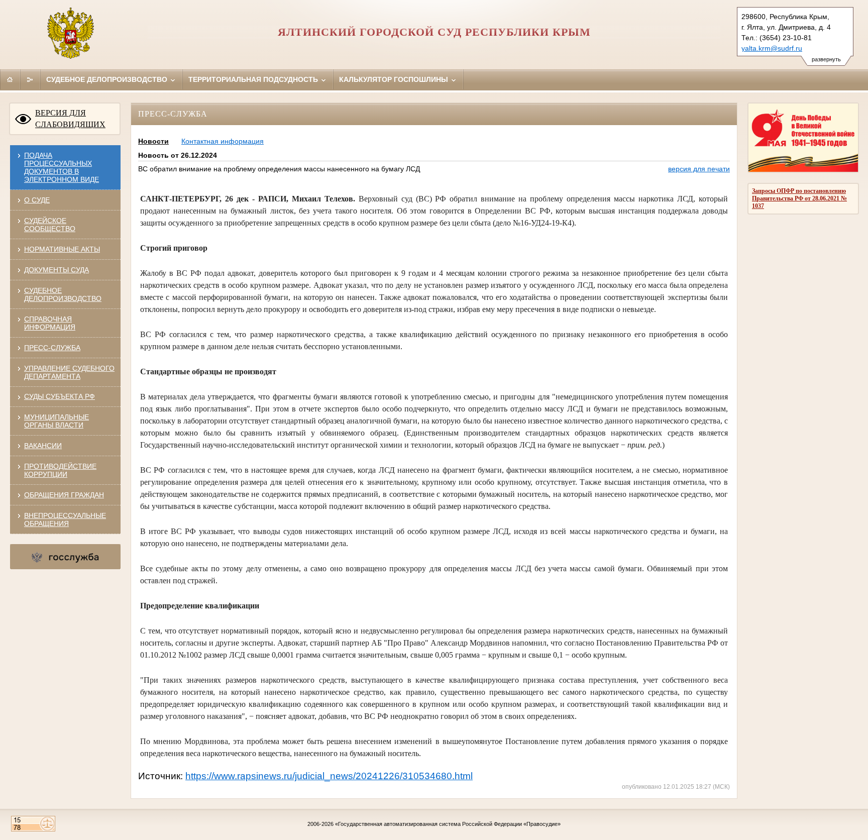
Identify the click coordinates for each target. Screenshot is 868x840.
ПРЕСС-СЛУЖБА (52, 348)
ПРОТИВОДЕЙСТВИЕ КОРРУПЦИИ (60, 470)
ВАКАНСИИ (43, 446)
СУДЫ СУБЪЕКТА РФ (59, 396)
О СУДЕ (37, 200)
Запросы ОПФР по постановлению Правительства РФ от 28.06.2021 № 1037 (799, 198)
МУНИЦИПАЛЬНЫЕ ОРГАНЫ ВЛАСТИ (56, 421)
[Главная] (10, 79)
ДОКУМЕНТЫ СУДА (56, 270)
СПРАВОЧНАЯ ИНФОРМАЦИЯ (49, 323)
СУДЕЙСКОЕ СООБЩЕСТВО (49, 225)
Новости (153, 141)
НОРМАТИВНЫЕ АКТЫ (62, 249)
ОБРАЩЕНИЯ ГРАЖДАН (64, 495)
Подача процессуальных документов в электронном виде (61, 167)
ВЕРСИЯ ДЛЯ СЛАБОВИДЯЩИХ (70, 119)
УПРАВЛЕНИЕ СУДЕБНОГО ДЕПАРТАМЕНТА (69, 372)
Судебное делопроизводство (107, 79)
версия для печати (699, 169)
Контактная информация (222, 141)
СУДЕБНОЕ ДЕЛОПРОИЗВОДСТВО (62, 294)
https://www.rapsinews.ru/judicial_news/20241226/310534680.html (329, 776)
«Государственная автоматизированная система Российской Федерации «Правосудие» (448, 824)
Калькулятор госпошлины (394, 79)
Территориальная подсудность (254, 79)
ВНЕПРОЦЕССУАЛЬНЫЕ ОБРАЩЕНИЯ (65, 519)
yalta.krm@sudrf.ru (771, 48)
